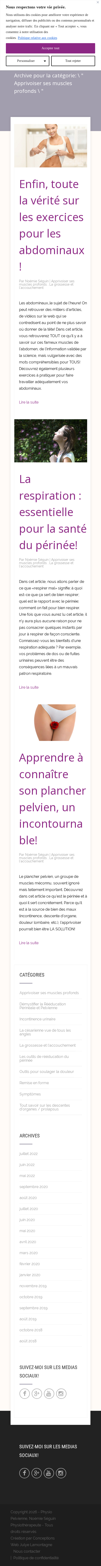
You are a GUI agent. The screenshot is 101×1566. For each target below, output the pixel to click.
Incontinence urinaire (37, 1019)
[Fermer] (98, 2)
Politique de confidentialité (36, 1558)
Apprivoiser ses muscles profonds (46, 282)
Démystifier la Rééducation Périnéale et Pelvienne (42, 1006)
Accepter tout (50, 48)
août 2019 (27, 1319)
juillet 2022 (28, 1153)
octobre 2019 (30, 1297)
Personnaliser (26, 61)
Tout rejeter (73, 61)
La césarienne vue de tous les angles (45, 1032)
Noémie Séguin (37, 281)
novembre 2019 (33, 1286)
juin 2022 (27, 1164)
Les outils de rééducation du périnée (44, 1058)
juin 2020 (27, 1220)
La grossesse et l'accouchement (47, 1045)
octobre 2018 (30, 1330)
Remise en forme (34, 1083)
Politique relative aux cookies (37, 38)
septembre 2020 (33, 1187)
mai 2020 (27, 1231)
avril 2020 (27, 1242)
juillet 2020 (28, 1209)
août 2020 (28, 1198)
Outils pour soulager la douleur (46, 1071)
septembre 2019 (33, 1308)
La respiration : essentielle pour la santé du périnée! (53, 511)
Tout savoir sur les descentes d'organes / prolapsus (44, 1107)
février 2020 (29, 1264)
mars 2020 (28, 1253)
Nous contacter (26, 1551)
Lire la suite (29, 402)
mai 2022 (27, 1176)
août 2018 (27, 1341)
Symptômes (30, 1094)
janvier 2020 (29, 1275)
